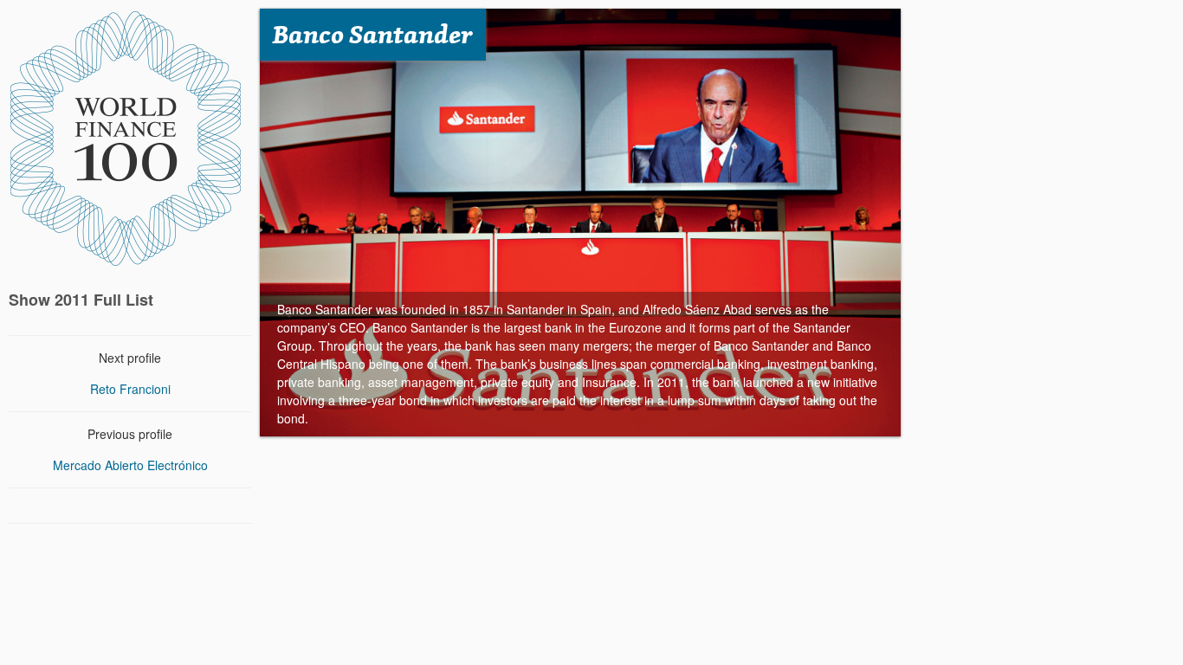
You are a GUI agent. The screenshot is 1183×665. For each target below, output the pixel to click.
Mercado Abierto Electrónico (130, 465)
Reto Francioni (130, 388)
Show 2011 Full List (81, 299)
